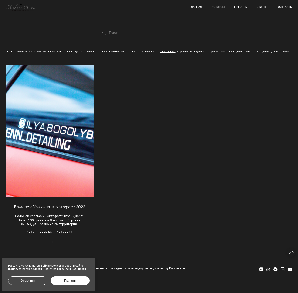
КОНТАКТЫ (284, 7)
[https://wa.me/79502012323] (268, 269)
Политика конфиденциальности (64, 269)
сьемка (148, 51)
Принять (70, 280)
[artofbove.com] (20, 7)
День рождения (193, 51)
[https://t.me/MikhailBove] (275, 269)
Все (10, 51)
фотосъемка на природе (58, 51)
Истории (218, 7)
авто (134, 51)
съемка (90, 51)
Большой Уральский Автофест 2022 (49, 206)
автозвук (168, 51)
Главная (196, 7)
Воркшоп (24, 51)
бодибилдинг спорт (274, 51)
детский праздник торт (231, 51)
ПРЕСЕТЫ (240, 7)
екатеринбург (113, 51)
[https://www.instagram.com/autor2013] (282, 269)
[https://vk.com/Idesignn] (261, 269)
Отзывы (262, 7)
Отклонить (28, 280)
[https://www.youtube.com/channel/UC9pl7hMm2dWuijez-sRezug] (290, 269)
